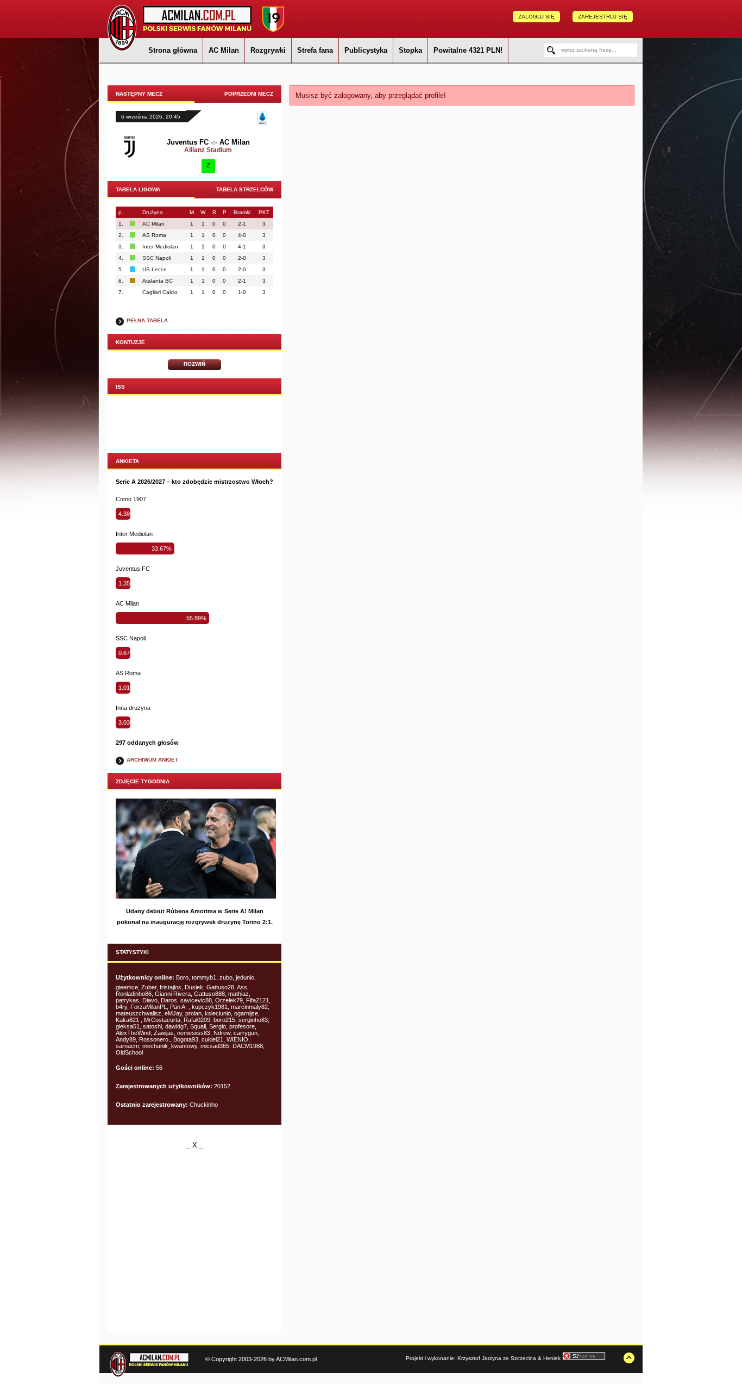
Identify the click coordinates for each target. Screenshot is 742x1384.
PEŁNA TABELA (147, 320)
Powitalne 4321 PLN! (467, 50)
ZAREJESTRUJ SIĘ (602, 17)
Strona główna (172, 50)
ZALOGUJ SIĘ (536, 17)
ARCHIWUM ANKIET (152, 760)
